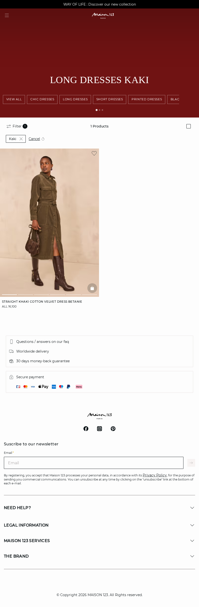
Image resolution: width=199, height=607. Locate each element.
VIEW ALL (14, 99)
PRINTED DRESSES (147, 99)
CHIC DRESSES (42, 99)
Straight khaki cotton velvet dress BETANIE (42, 301)
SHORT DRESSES (109, 99)
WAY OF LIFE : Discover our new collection (99, 4)
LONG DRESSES (75, 99)
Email (9, 453)
